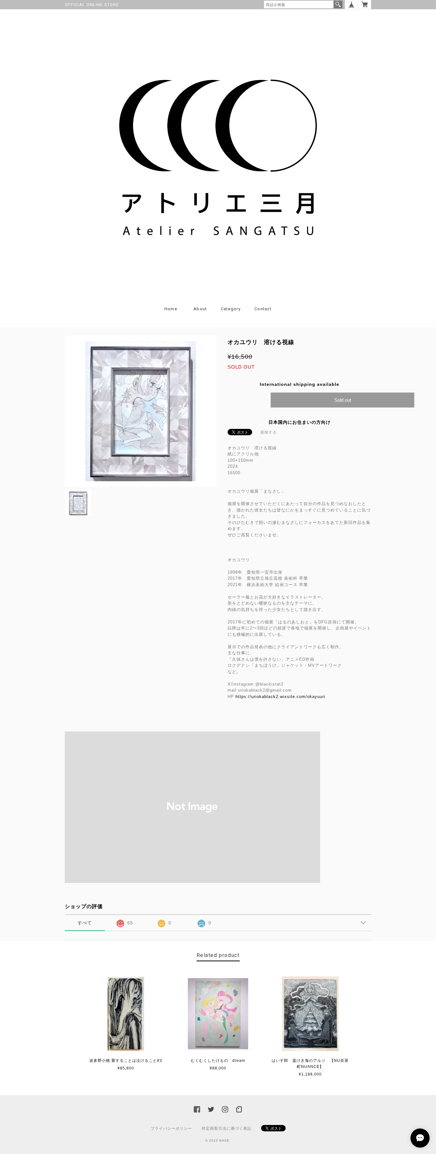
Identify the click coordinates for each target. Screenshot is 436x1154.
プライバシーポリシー (171, 1128)
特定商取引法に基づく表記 (227, 1128)
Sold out (342, 400)
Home (170, 308)
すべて (85, 922)
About (200, 308)
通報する (268, 432)
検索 (338, 4)
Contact (263, 308)
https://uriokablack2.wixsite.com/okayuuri (280, 696)
